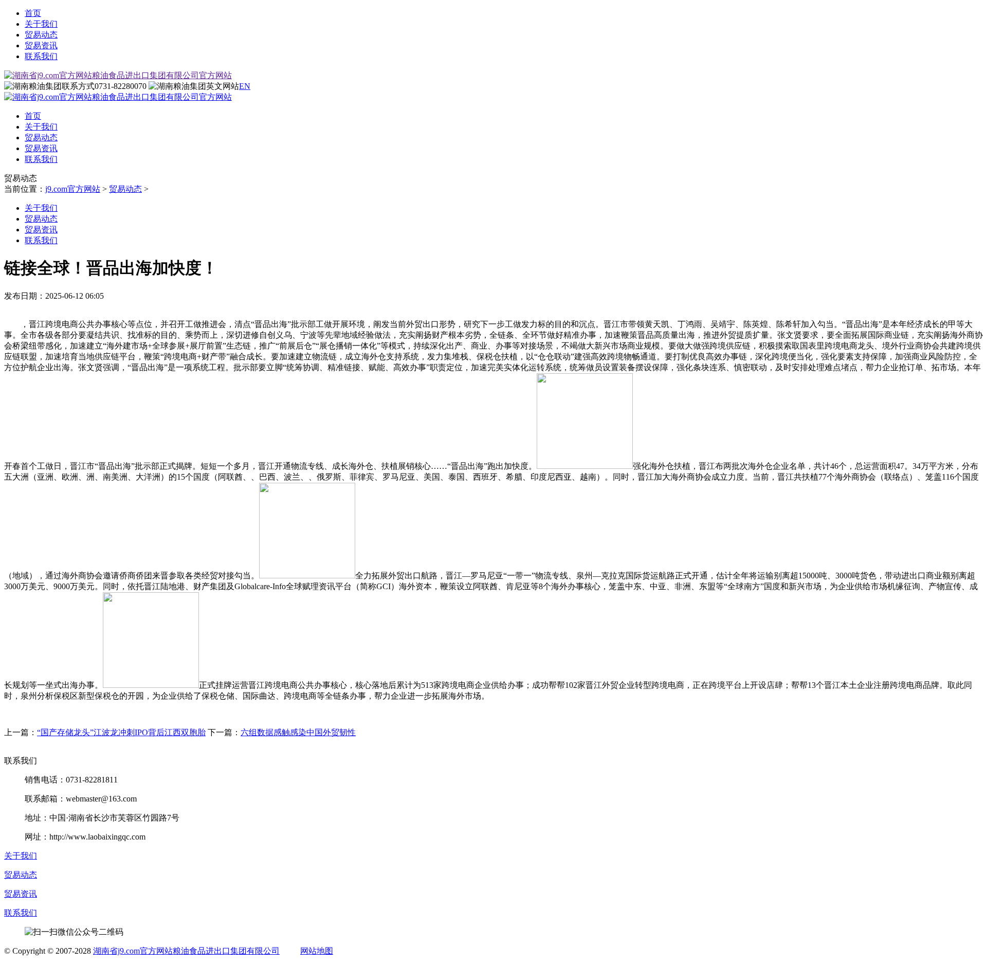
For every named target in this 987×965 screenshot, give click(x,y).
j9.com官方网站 (72, 189)
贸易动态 (41, 34)
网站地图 (316, 950)
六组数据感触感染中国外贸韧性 (298, 732)
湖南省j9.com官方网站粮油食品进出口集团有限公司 (186, 950)
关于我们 (41, 24)
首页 (33, 13)
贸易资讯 (41, 45)
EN (244, 86)
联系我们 (41, 56)
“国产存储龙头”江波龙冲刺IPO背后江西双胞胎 (121, 732)
